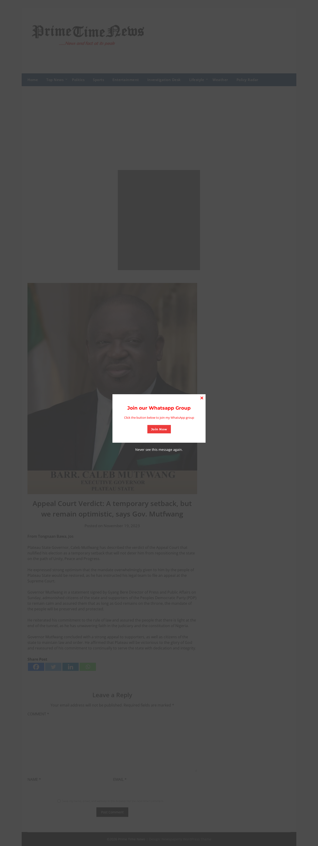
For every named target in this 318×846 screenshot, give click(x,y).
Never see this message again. (159, 449)
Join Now (159, 429)
